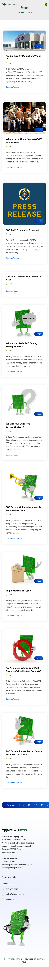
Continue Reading (12, 87)
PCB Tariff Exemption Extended (22, 230)
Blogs (39, 46)
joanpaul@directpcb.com (11, 868)
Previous (11, 805)
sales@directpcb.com (10, 852)
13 (42, 805)
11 (29, 805)
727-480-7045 (12, 889)
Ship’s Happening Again (18, 591)
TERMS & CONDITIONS (32, 959)
